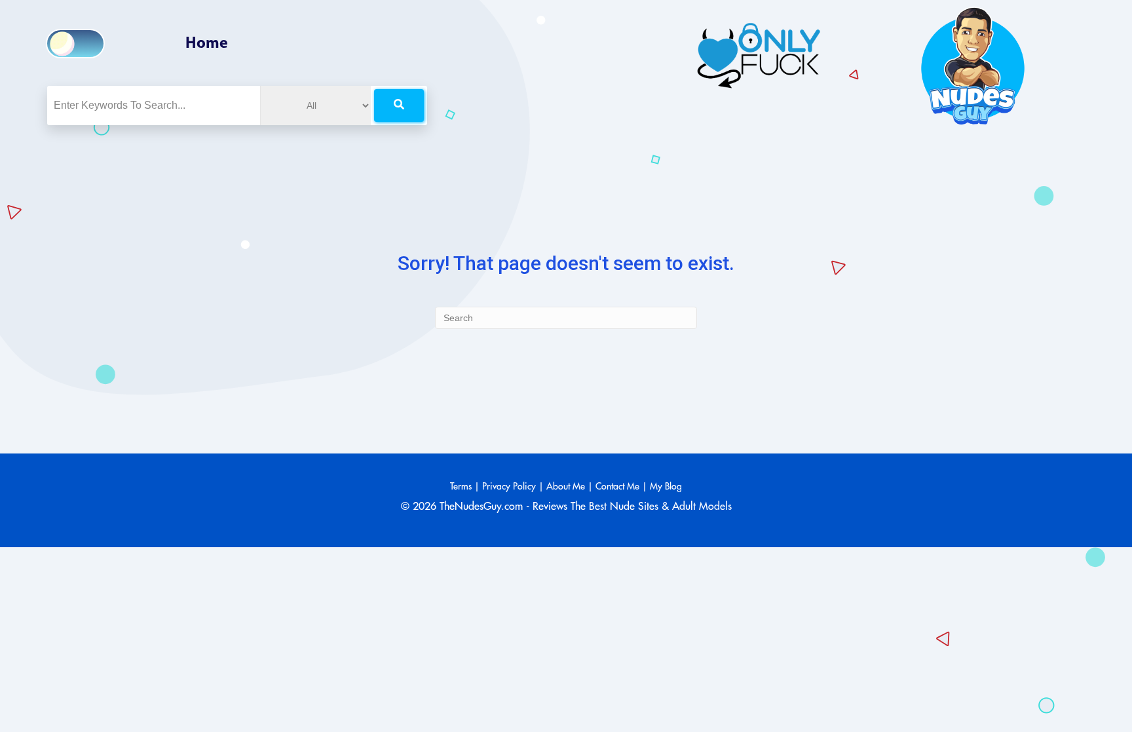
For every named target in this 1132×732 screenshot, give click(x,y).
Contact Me (617, 486)
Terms (461, 486)
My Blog (666, 486)
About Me (565, 486)
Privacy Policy (509, 486)
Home (206, 44)
